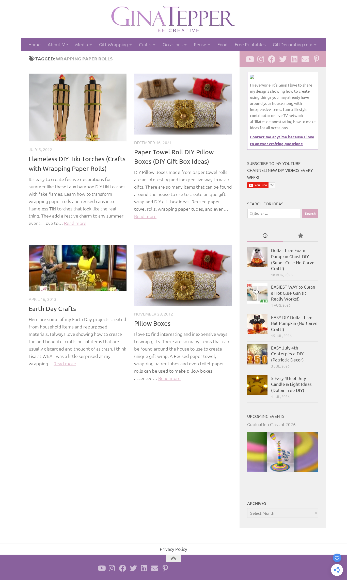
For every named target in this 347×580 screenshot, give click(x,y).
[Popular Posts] (300, 236)
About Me (58, 44)
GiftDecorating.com (292, 44)
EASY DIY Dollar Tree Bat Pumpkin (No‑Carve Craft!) (294, 323)
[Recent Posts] (265, 236)
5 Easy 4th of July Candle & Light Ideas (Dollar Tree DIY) (291, 384)
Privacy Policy (173, 549)
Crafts (145, 44)
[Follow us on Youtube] (249, 59)
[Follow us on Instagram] (260, 59)
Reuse (200, 44)
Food (222, 44)
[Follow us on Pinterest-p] (316, 59)
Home (34, 44)
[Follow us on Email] (305, 59)
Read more (75, 223)
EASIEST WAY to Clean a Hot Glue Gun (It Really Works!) (293, 292)
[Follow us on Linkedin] (294, 59)
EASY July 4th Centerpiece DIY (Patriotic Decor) (287, 353)
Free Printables (250, 44)
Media (81, 44)
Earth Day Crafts (52, 308)
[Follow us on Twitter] (283, 59)
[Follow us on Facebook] (272, 59)
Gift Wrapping (113, 44)
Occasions (173, 44)
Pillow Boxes (152, 323)
